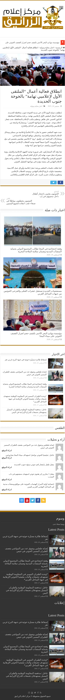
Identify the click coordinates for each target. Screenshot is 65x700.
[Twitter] (32, 500)
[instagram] (21, 500)
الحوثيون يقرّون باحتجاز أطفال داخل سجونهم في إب (45, 194)
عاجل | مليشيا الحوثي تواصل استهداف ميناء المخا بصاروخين (30, 455)
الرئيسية (59, 47)
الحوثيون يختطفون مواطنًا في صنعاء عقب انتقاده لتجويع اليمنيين (21, 201)
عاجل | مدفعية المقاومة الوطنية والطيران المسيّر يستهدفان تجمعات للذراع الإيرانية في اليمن (27, 590)
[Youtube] (27, 500)
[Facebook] (38, 500)
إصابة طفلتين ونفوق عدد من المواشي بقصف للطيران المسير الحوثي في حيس (26, 549)
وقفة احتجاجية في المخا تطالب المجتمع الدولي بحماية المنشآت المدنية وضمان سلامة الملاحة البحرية (36, 250)
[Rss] (43, 500)
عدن (54, 524)
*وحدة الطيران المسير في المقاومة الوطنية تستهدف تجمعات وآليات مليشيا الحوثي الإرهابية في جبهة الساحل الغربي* (25, 399)
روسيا (62, 524)
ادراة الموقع (7, 450)
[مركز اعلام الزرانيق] (32, 16)
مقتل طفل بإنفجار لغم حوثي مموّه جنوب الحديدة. (34, 464)
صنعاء (58, 524)
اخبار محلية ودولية (47, 47)
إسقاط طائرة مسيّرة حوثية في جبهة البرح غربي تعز (26, 359)
